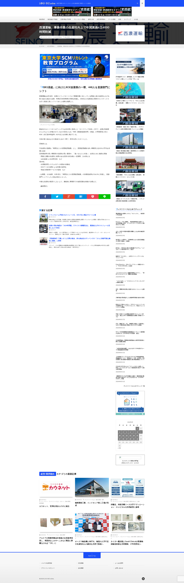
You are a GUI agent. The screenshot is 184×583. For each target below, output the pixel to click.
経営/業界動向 (101, 19)
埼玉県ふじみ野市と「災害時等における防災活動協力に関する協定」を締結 (130, 240)
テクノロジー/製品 (79, 19)
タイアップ (127, 19)
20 (130, 439)
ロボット (62, 501)
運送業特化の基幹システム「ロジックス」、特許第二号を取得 (130, 214)
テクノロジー (44, 501)
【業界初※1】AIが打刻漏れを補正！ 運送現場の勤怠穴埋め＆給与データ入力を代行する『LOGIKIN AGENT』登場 (130, 377)
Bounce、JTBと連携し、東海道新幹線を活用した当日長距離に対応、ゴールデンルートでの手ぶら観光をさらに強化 (130, 223)
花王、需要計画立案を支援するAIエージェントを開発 (130, 289)
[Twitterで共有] (57, 196)
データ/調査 (111, 19)
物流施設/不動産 (53, 19)
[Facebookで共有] (45, 196)
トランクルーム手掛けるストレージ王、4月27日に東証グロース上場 (72, 215)
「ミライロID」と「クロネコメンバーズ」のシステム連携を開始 (130, 281)
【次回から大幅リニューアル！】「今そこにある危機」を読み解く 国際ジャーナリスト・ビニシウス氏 (130, 103)
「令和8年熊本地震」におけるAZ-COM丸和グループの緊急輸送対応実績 (130, 349)
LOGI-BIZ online (49, 578)
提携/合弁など (133, 501)
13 (130, 435)
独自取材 (42, 19)
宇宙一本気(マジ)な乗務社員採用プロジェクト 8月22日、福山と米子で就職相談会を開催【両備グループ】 (130, 315)
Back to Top (92, 556)
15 (137, 435)
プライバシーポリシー (48, 568)
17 (119, 439)
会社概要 (80, 568)
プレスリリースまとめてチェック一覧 (134, 386)
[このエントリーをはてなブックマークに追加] (81, 196)
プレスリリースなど (76, 37)
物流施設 (41, 503)
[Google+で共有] (69, 196)
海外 (103, 499)
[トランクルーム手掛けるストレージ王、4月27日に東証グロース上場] (43, 218)
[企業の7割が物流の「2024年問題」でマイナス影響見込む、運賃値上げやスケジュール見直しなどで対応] (43, 228)
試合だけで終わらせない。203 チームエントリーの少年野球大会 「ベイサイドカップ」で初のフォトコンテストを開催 (130, 306)
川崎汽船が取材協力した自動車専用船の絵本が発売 (130, 297)
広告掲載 (80, 563)
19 (126, 439)
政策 (119, 19)
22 (137, 439)
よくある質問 (119, 563)
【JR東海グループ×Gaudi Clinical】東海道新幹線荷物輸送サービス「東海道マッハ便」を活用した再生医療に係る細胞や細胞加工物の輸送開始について (130, 358)
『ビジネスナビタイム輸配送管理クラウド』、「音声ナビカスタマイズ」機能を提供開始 (130, 273)
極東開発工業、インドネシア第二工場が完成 (92, 504)
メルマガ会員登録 (46, 563)
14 (134, 435)
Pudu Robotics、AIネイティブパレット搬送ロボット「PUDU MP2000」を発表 (130, 265)
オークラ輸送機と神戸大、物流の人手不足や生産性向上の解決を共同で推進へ (92, 542)
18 (123, 439)
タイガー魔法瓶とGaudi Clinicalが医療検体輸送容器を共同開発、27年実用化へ (127, 542)
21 (134, 439)
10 (119, 435)
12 (126, 435)
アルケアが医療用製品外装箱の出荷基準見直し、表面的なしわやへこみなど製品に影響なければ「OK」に (56, 540)
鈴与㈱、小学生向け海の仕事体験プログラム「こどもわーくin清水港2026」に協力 (130, 248)
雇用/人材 (91, 19)
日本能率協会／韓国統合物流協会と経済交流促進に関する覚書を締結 (130, 340)
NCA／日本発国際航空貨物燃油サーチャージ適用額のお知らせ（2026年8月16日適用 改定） (130, 332)
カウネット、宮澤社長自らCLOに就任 (54, 506)
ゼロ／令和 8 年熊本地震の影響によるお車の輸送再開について (130, 232)
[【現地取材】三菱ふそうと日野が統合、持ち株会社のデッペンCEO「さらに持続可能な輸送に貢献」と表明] (43, 241)
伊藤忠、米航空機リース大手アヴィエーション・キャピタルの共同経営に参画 (128, 505)
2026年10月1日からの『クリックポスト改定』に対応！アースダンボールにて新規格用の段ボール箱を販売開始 (130, 368)
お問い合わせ (119, 568)
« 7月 (119, 448)
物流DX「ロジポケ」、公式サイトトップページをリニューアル (130, 256)
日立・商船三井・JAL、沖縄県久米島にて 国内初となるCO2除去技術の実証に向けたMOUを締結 (130, 324)
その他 (136, 19)
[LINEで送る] (104, 196)
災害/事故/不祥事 (65, 19)
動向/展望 (67, 37)
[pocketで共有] (93, 196)
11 (123, 435)
